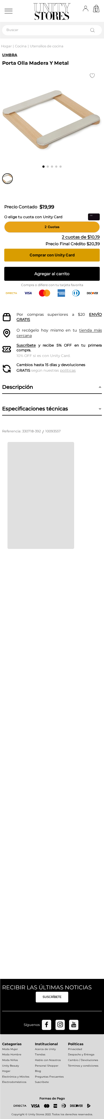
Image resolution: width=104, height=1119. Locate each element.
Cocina (21, 46)
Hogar (6, 46)
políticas (68, 370)
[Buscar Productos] (94, 30)
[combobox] (52, 30)
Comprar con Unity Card (52, 255)
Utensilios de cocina (46, 46)
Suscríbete (26, 345)
